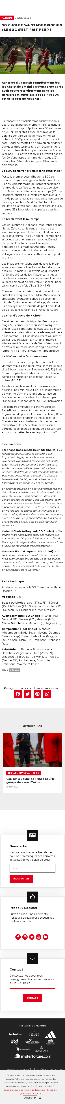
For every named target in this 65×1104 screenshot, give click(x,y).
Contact (32, 998)
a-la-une (14, 670)
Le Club (12, 773)
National (7, 18)
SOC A (36, 773)
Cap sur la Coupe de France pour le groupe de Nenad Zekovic (30, 780)
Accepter (30, 1097)
